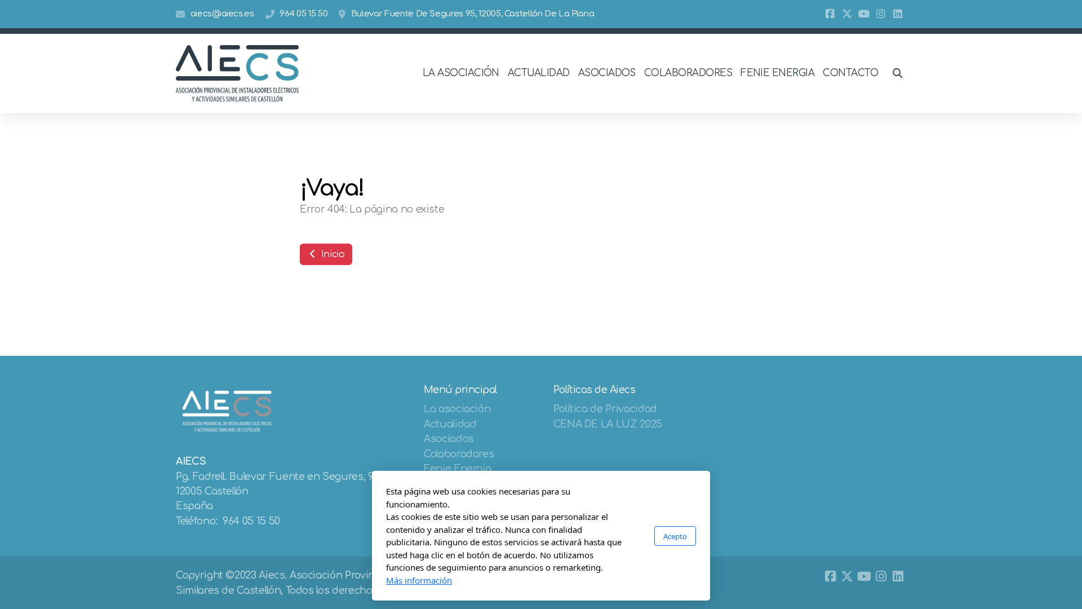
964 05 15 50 (303, 14)
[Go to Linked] (897, 14)
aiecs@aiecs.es (222, 14)
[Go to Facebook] (830, 14)
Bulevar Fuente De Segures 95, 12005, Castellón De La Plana (472, 14)
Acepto (675, 536)
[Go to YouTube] (863, 14)
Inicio (331, 254)
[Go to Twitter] (847, 14)
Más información (419, 580)
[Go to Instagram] (880, 14)
